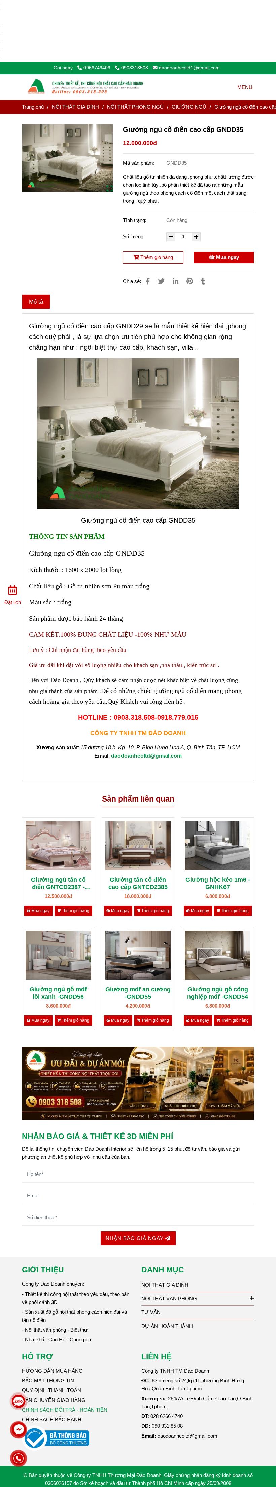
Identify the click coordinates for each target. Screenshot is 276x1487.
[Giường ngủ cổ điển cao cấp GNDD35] (86, 87)
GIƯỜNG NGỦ (189, 107)
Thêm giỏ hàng (156, 257)
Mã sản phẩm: (139, 163)
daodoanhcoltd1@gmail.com (189, 67)
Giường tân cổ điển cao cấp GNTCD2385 (138, 883)
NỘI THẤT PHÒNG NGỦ (135, 107)
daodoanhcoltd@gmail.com (146, 756)
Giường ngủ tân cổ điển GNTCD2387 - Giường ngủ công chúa (58, 883)
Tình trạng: (135, 220)
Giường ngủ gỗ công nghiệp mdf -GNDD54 (217, 993)
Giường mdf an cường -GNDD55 (138, 993)
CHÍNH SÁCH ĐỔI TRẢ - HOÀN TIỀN (64, 1410)
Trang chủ (33, 107)
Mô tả (36, 302)
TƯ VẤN (151, 1312)
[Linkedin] (175, 281)
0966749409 (97, 67)
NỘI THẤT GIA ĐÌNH (75, 107)
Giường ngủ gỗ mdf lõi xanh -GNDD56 (58, 993)
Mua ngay (227, 257)
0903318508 (134, 67)
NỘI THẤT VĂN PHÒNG (169, 1298)
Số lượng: (134, 236)
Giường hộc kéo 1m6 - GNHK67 (217, 883)
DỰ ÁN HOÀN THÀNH (167, 1326)
